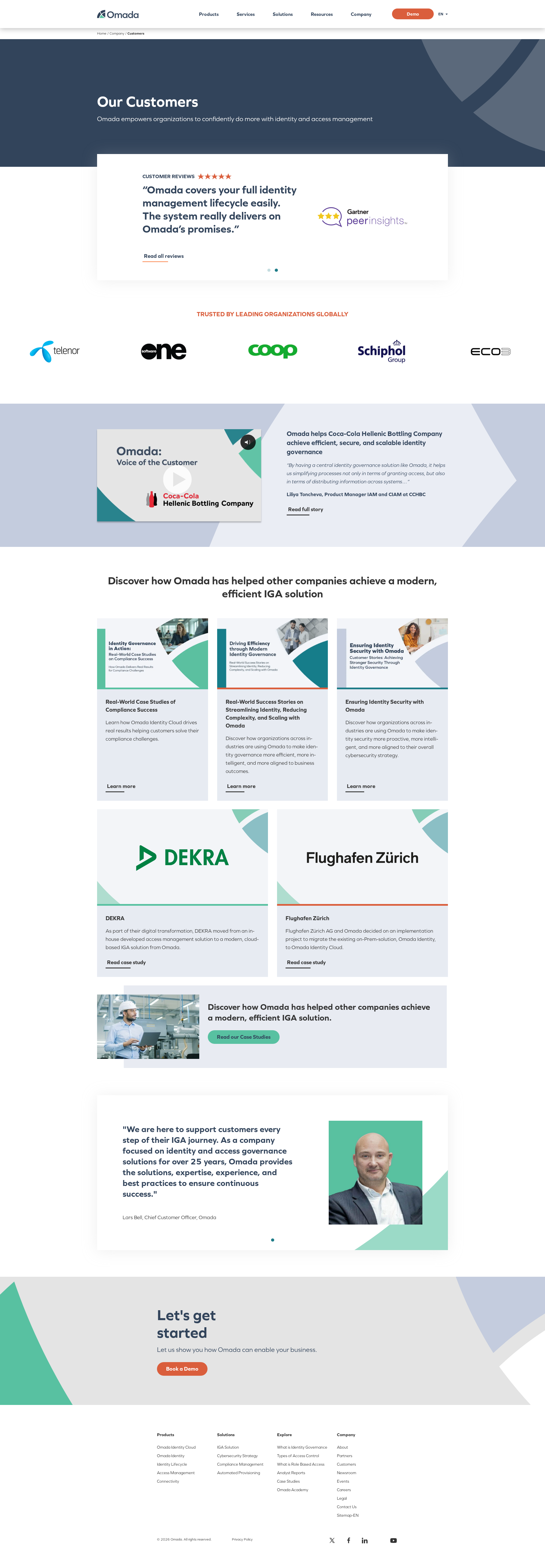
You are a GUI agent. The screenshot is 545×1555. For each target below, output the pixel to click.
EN (440, 14)
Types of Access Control (298, 1455)
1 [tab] (269, 270)
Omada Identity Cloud (176, 1447)
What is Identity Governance (302, 1447)
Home (101, 33)
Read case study (126, 962)
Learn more (121, 786)
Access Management (176, 1472)
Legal (342, 1498)
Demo (413, 13)
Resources (322, 14)
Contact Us (347, 1507)
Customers (346, 1464)
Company (361, 14)
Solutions (283, 14)
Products (209, 14)
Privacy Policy (242, 1539)
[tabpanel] (272, 217)
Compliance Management (240, 1464)
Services (246, 14)
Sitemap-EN (348, 1515)
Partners (344, 1455)
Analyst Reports (291, 1472)
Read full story (305, 509)
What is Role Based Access (300, 1464)
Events (343, 1481)
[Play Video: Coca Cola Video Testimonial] (177, 479)
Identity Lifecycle (172, 1464)
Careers (344, 1489)
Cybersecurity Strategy (237, 1455)
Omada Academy (292, 1489)
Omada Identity (171, 1455)
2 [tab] (276, 270)
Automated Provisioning (238, 1472)
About (342, 1447)
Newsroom (346, 1472)
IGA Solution (228, 1447)
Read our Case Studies (244, 1037)
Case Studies (288, 1481)
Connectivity (168, 1481)
